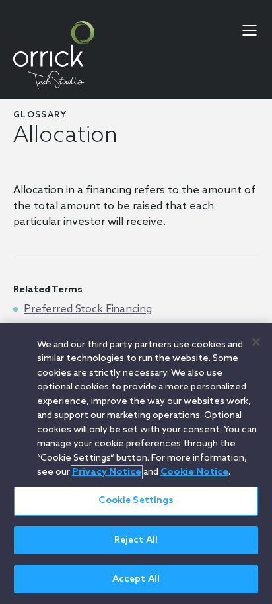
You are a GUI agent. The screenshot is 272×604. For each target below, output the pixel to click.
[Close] (256, 341)
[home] (53, 55)
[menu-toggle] (249, 30)
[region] (136, 463)
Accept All (136, 579)
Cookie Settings (135, 500)
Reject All (136, 540)
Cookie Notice (194, 472)
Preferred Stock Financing (87, 309)
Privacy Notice (106, 472)
